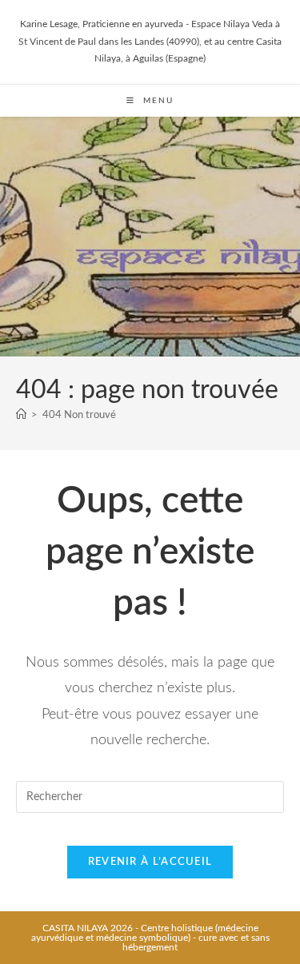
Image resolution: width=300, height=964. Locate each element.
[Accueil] (21, 415)
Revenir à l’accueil (150, 862)
